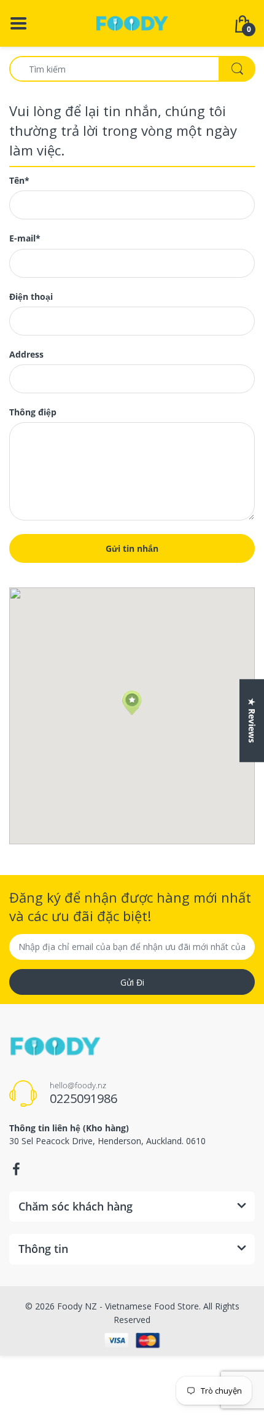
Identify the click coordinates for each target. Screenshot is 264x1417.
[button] (131, 703)
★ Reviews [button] (252, 720)
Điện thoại (31, 296)
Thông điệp (32, 412)
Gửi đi (132, 982)
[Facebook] (16, 1169)
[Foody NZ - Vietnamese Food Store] (132, 22)
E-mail (25, 238)
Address (26, 354)
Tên (19, 180)
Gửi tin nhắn (132, 548)
